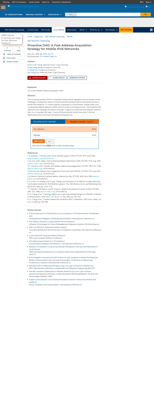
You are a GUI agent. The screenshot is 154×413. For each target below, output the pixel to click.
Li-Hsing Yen (32, 70)
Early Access (71, 30)
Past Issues (45, 30)
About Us (45, 2)
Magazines (38, 36)
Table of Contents (13, 54)
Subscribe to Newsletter (61, 2)
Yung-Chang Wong (34, 67)
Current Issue (32, 30)
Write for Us (95, 30)
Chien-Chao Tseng (34, 65)
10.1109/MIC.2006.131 (48, 56)
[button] (141, 2)
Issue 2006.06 (58, 30)
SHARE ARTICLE (58, 78)
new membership (65, 145)
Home (29, 36)
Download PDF (39, 78)
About (82, 30)
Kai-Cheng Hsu (33, 72)
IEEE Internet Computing (14, 30)
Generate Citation (77, 78)
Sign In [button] (148, 2)
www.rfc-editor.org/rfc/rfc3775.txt (40, 158)
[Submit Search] (145, 14)
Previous (7, 50)
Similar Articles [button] (12, 61)
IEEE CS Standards (19, 2)
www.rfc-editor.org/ (35, 163)
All (71, 14)
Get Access (126, 30)
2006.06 (69, 36)
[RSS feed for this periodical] (151, 30)
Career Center (34, 2)
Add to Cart (38, 141)
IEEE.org (6, 2)
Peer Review (110, 30)
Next (19, 50)
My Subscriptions (13, 15)
